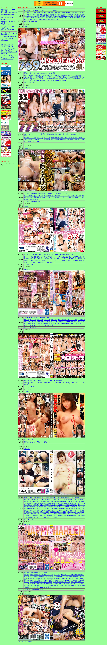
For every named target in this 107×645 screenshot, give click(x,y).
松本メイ (73, 513)
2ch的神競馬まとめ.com (8, 9)
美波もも (70, 260)
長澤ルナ (42, 512)
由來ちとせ (36, 79)
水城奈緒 (33, 499)
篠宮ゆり (46, 139)
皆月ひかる (74, 321)
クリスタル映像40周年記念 (32, 201)
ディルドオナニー (29, 440)
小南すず (60, 583)
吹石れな (40, 139)
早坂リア (50, 257)
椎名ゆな (71, 576)
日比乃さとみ (57, 16)
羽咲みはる (50, 501)
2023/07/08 (27, 332)
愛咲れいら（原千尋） (32, 576)
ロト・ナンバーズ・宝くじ (9, 48)
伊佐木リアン (45, 260)
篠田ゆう (39, 257)
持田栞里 (49, 17)
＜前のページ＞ (22, 641)
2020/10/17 (27, 524)
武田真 (78, 513)
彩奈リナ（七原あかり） (38, 17)
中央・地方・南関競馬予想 (9, 38)
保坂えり (41, 14)
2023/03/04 (27, 449)
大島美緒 (42, 583)
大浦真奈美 (77, 16)
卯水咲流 (36, 583)
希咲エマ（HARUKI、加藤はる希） (72, 578)
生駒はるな (52, 139)
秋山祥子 (79, 512)
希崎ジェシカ (55, 510)
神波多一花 (68, 506)
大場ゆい (54, 77)
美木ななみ (31, 16)
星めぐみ (46, 14)
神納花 (73, 585)
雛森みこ (74, 505)
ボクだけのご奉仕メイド (31, 327)
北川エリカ (33, 12)
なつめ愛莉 (30, 583)
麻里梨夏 (52, 512)
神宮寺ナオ (76, 510)
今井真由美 (52, 585)
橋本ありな (36, 512)
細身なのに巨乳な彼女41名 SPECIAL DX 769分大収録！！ (41, 10)
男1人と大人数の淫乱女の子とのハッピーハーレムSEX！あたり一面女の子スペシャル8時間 (51, 497)
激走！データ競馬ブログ (8, 30)
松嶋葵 (46, 580)
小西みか (43, 499)
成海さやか (78, 12)
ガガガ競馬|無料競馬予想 (8, 36)
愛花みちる (80, 17)
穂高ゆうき (49, 16)
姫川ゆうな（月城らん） (47, 197)
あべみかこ (30, 197)
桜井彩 (47, 512)
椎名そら (82, 138)
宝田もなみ (37, 513)
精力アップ (13, 55)
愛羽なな (70, 499)
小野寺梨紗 (36, 505)
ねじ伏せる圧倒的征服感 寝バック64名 (35, 572)
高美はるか (69, 320)
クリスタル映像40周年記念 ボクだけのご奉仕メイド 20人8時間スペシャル (46, 193)
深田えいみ (64, 16)
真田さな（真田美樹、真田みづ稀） (40, 19)
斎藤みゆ (26, 442)
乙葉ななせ (65, 139)
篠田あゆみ (47, 12)
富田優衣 (61, 17)
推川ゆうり (65, 14)
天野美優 (50, 506)
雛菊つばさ (43, 80)
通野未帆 (26, 575)
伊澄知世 (44, 383)
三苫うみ (36, 80)
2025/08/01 (27, 148)
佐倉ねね (64, 80)
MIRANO (59, 138)
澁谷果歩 (36, 587)
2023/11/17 (27, 269)
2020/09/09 (27, 594)
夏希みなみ (54, 12)
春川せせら (30, 587)
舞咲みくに (80, 75)
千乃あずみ (42, 576)
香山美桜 (61, 576)
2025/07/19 (27, 206)
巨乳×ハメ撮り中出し (30, 83)
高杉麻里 (77, 515)
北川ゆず (62, 513)
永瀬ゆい (81, 499)
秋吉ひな (32, 578)
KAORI (50, 582)
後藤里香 (28, 199)
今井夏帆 (52, 262)
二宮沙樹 (56, 576)
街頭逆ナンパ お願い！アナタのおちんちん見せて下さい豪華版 (43, 380)
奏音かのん (33, 320)
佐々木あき (40, 515)
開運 (10, 50)
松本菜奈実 (40, 262)
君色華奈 (78, 196)
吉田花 (37, 16)
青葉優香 (60, 77)
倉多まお (60, 12)
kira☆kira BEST (28, 264)
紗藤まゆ (59, 139)
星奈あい (64, 501)
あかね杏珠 (29, 141)
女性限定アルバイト (7, 59)
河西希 (30, 14)
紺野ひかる (44, 575)
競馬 (2, 45)
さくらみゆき (80, 583)
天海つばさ (62, 510)
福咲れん (43, 513)
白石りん (28, 17)
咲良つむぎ (44, 506)
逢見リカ (53, 258)
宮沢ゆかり (29, 512)
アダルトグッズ (5, 55)
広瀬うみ (71, 139)
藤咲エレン (47, 517)
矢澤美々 (79, 503)
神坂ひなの (52, 196)
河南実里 (56, 513)
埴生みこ (73, 196)
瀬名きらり (81, 321)
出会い (12, 57)
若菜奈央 (60, 503)
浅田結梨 (49, 79)
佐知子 (35, 262)
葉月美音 (77, 77)
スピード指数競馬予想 (7, 14)
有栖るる (47, 323)
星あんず (42, 505)
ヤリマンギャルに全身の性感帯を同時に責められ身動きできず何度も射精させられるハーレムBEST (53, 254)
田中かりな (64, 499)
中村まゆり (73, 580)
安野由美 (26, 580)
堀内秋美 (32, 575)
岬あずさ (62, 321)
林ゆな (28, 578)
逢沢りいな (68, 17)
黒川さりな (54, 19)
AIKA (55, 257)
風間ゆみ (76, 576)
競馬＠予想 (4, 11)
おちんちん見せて (29, 387)
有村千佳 (55, 583)
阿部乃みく (51, 580)
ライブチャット (5, 57)
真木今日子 (33, 510)
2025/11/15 (27, 26)
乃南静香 (73, 79)
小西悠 (69, 512)
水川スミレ (55, 17)
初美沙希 (38, 575)
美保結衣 (74, 17)
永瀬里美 (71, 77)
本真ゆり (80, 258)
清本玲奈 (72, 138)
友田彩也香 (44, 578)
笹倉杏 (68, 79)
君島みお (45, 257)
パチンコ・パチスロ (7, 46)
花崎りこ (55, 503)
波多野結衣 (69, 510)
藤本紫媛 (53, 138)
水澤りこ (79, 79)
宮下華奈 (77, 257)
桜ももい (66, 12)
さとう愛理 (73, 75)
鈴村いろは (41, 75)
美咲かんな (40, 138)
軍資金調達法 (5, 50)
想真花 (64, 320)
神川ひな (26, 77)
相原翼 (64, 512)
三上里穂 (50, 575)
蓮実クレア (40, 12)
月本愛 (57, 383)
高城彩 (68, 383)
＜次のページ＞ (31, 641)
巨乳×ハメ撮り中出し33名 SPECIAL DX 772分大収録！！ (41, 73)
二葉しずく (33, 580)
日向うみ (77, 501)
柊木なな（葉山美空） (30, 383)
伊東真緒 (80, 580)
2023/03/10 (27, 391)
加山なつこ (27, 499)
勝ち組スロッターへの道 (8, 21)
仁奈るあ (65, 257)
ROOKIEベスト (28, 519)
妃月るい (70, 16)
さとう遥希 (48, 77)
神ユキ (77, 138)
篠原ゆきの (47, 442)
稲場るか (60, 323)
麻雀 (12, 45)
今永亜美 (72, 515)
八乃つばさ (66, 196)
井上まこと (30, 80)
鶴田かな (79, 14)
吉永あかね (27, 75)
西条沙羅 (59, 14)
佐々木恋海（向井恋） (55, 578)
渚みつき (59, 260)
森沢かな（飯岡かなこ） (47, 587)
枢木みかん (72, 14)
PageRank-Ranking (6, 24)
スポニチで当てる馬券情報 (9, 13)
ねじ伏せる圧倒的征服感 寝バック (34, 589)
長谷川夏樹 (34, 139)
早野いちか (62, 383)
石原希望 (26, 320)
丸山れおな (67, 258)
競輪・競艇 (7, 45)
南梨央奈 (38, 582)
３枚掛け (3, 23)
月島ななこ (72, 583)
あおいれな (34, 199)
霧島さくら (40, 320)
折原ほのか (40, 580)
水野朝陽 (26, 12)
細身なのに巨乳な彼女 (30, 21)
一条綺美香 (67, 585)
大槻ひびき (75, 506)
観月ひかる (78, 585)
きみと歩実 (69, 197)
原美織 (40, 383)
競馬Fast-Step (4, 40)
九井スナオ (27, 138)
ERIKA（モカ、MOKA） (62, 580)
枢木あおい (59, 196)
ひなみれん (34, 323)
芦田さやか (40, 442)
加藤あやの (61, 508)
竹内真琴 (63, 575)
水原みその (31, 260)
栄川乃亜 (33, 257)
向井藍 (56, 508)
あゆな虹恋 (78, 139)
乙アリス (46, 262)
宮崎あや (49, 503)
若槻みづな (48, 505)
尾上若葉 (60, 75)
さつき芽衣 (74, 258)
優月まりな (29, 79)
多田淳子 (80, 383)
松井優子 (32, 582)
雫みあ (26, 501)
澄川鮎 (30, 505)
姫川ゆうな (34, 517)
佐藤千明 (67, 508)
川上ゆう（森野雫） (59, 582)
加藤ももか (58, 512)
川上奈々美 (72, 503)
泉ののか (56, 506)
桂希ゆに (60, 257)
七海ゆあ (38, 501)
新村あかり (50, 499)
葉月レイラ (52, 260)
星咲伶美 (43, 501)
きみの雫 (26, 19)
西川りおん (66, 75)
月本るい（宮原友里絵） (37, 77)
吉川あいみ (37, 508)
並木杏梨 (71, 12)
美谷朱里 (69, 505)
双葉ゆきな (27, 139)
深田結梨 (38, 260)
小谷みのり (50, 513)
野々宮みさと (55, 517)
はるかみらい (58, 501)
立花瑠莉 (66, 515)
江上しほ (46, 585)
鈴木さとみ (81, 508)
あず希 (57, 197)
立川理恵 (47, 75)
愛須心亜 (40, 196)
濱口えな (35, 14)
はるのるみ (53, 14)
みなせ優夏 (54, 75)
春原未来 (76, 575)
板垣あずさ (57, 575)
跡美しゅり (57, 499)
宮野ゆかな (31, 501)
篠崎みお (43, 503)
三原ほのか (62, 505)
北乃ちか (65, 77)
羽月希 (43, 16)
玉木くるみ (37, 503)
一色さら (33, 138)
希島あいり (74, 508)
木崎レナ (64, 260)
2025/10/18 (27, 87)
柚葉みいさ (51, 383)
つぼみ (39, 499)
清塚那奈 (36, 197)
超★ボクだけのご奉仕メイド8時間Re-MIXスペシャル (40, 317)
